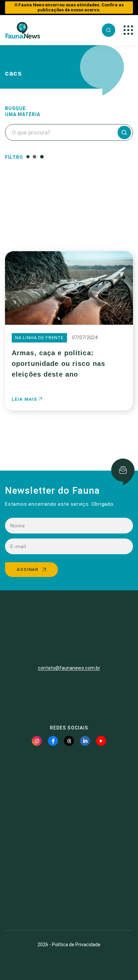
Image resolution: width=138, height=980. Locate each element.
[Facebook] (53, 741)
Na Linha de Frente (39, 337)
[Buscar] (108, 30)
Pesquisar (69, 224)
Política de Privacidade (76, 944)
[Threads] (69, 741)
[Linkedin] (85, 741)
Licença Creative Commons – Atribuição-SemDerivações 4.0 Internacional (69, 900)
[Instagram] (37, 741)
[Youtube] (101, 741)
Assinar (27, 569)
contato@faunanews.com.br (69, 668)
